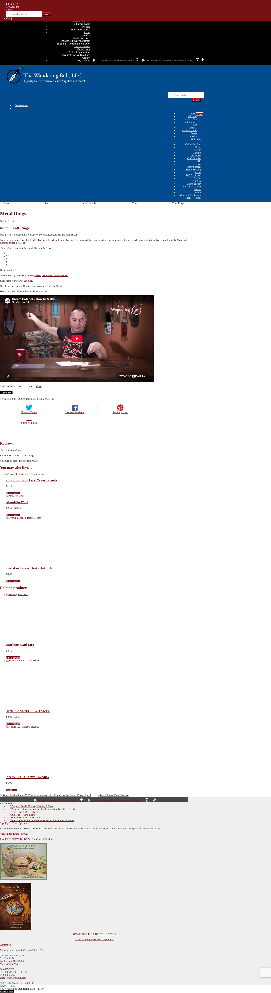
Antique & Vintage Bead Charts (26, 817)
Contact (86, 57)
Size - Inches (6, 386)
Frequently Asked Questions (76, 55)
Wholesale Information (78, 52)
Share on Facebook (74, 412)
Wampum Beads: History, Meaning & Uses (31, 806)
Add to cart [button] (11, 790)
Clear (39, 386)
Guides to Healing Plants (22, 814)
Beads (198, 147)
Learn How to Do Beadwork (24, 812)
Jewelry (193, 136)
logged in (17, 460)
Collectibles (191, 119)
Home (6, 203)
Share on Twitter (29, 412)
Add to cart (6, 393)
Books (194, 133)
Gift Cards (196, 139)
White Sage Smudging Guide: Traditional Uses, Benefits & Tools (42, 809)
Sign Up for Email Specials (14, 834)
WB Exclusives (193, 175)
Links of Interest (82, 46)
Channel (60, 286)
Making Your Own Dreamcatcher (51, 275)
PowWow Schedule (191, 186)
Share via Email (29, 422)
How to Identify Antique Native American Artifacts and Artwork (42, 820)
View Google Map (9, 964)
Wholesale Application (190, 195)
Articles (86, 35)
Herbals (193, 127)
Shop (46, 203)
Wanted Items (83, 49)
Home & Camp (189, 130)
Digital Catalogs (193, 198)
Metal (135, 203)
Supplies (28, 280)
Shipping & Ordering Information (73, 43)
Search (196, 100)
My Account (84, 60)
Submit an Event (82, 24)
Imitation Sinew (106, 240)
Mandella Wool (174, 240)
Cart (9, 18)
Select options (13, 493)
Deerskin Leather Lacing (32, 240)
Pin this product (120, 412)
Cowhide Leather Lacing (60, 240)
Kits (195, 124)
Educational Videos (80, 29)
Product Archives (81, 38)
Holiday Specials (193, 166)
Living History (194, 183)
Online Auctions (193, 144)
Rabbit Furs (6, 242)
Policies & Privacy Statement (75, 40)
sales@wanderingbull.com (13, 977)
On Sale (86, 26)
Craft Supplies (190, 122)
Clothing (192, 116)
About (87, 32)
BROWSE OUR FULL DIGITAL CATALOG (94, 934)
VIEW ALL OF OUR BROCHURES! (94, 939)
